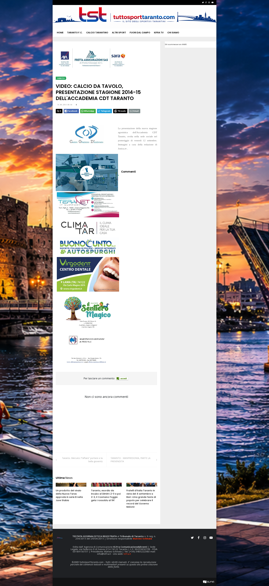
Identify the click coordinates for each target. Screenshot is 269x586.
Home (60, 32)
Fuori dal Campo (140, 32)
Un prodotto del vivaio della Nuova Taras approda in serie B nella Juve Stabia (69, 495)
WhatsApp (89, 111)
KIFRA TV (159, 32)
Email (136, 111)
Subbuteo (61, 78)
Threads (122, 111)
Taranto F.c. (75, 32)
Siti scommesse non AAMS (176, 44)
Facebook (72, 111)
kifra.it (127, 553)
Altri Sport (119, 32)
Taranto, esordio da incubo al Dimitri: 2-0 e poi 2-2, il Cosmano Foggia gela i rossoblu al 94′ (106, 495)
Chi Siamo (173, 32)
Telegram (105, 111)
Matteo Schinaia (142, 538)
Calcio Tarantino (97, 32)
